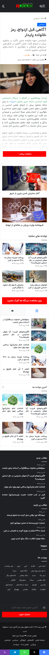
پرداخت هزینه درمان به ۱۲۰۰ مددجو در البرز (13, 259)
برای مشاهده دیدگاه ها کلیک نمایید (24, 300)
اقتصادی (30, 640)
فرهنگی (22, 640)
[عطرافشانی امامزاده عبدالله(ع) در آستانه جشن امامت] (38, 323)
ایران (18, 566)
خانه (43, 18)
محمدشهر (9, 585)
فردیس (42, 585)
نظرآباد (33, 589)
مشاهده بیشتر (25, 154)
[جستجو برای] (40, 7)
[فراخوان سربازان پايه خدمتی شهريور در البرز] (36, 276)
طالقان (13, 580)
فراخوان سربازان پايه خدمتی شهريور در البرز (37, 286)
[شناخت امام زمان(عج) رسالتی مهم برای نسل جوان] (38, 349)
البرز (25, 566)
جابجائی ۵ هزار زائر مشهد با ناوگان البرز (13, 286)
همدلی (25, 589)
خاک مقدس (41, 580)
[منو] (43, 7)
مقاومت (42, 589)
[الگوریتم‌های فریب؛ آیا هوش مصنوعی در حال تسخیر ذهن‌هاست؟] (36, 249)
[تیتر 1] (24, 5)
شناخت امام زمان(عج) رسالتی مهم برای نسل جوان (16, 346)
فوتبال (34, 585)
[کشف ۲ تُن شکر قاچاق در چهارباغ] (38, 373)
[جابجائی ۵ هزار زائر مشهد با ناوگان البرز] (12, 276)
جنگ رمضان (24, 575)
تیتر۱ (13, 101)
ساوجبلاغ (22, 580)
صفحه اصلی (40, 640)
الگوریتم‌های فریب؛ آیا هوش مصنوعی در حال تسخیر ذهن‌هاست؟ (37, 260)
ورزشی (33, 644)
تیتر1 (14, 571)
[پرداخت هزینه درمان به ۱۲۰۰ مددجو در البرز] (12, 249)
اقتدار (33, 566)
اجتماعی (36, 18)
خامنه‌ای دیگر (11, 575)
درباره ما (16, 644)
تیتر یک (42, 575)
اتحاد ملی (42, 566)
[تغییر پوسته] (3, 7)
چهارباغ (16, 589)
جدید (34, 575)
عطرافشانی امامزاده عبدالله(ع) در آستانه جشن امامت (16, 321)
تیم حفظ (15, 636)
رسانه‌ (31, 580)
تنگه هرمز (23, 571)
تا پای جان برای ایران (38, 571)
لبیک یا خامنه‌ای (22, 585)
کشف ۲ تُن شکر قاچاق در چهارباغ (16, 370)
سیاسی (15, 640)
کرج (9, 589)
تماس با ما (25, 644)
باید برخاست (8, 566)
